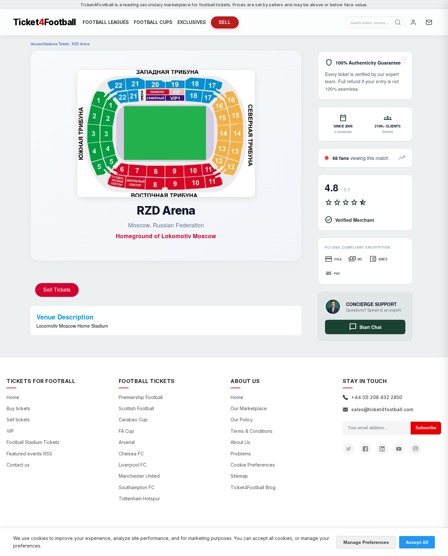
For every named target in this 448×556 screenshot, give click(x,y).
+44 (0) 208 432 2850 (376, 397)
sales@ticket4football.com (382, 409)
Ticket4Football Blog (253, 487)
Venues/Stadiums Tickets (50, 43)
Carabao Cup (133, 419)
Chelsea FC (131, 453)
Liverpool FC (132, 465)
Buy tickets (18, 408)
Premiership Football (141, 397)
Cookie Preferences (253, 465)
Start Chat (365, 327)
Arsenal (127, 442)
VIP (10, 431)
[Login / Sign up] (413, 22)
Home (13, 397)
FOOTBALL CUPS (153, 22)
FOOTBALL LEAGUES (106, 22)
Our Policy (242, 419)
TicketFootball (44, 22)
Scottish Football (136, 408)
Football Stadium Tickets (33, 442)
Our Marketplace (249, 408)
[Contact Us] (429, 22)
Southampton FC (136, 487)
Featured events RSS (29, 453)
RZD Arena (81, 43)
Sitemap (239, 476)
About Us (240, 442)
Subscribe (426, 427)
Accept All (417, 542)
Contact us (18, 465)
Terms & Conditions (252, 431)
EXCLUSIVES (191, 22)
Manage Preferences (366, 542)
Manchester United (139, 476)
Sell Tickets (57, 289)
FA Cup (126, 431)
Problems (241, 453)
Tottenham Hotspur (139, 498)
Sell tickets (18, 419)
